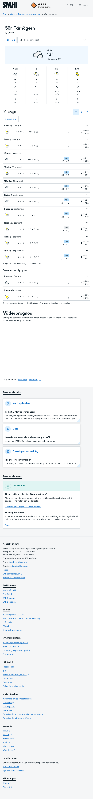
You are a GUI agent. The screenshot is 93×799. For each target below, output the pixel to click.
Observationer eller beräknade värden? (23, 506)
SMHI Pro (20, 738)
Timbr (18, 742)
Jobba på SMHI (9, 590)
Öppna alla (11, 118)
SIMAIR (6, 626)
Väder (13, 14)
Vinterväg (20, 746)
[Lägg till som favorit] (8, 40)
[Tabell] (76, 112)
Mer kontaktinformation (14, 577)
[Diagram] (87, 112)
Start (5, 14)
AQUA (18, 730)
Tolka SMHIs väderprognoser (20, 411)
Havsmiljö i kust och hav (14, 614)
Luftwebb (20, 702)
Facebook (22, 379)
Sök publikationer (11, 766)
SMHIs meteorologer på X (27, 674)
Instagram (20, 682)
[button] (70, 5)
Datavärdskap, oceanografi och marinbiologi (23, 714)
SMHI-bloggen (9, 598)
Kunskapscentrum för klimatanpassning (21, 618)
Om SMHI (7, 594)
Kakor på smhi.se (11, 646)
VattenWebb (8, 710)
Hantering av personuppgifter (17, 650)
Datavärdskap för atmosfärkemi (17, 718)
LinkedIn (33, 379)
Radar (7, 525)
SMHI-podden (9, 602)
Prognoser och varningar (29, 14)
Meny (85, 5)
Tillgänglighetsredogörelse (15, 642)
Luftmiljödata (9, 706)
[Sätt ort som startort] (13, 40)
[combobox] (52, 40)
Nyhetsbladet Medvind (13, 770)
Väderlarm (21, 750)
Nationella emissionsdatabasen (17, 698)
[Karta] (81, 112)
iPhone (19, 783)
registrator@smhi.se (18, 566)
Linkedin (20, 678)
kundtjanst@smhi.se (18, 562)
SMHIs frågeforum (24, 573)
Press (5, 570)
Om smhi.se (8, 654)
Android (19, 786)
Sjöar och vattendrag (12, 630)
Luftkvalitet (8, 622)
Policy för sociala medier (14, 686)
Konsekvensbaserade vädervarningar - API (27, 437)
